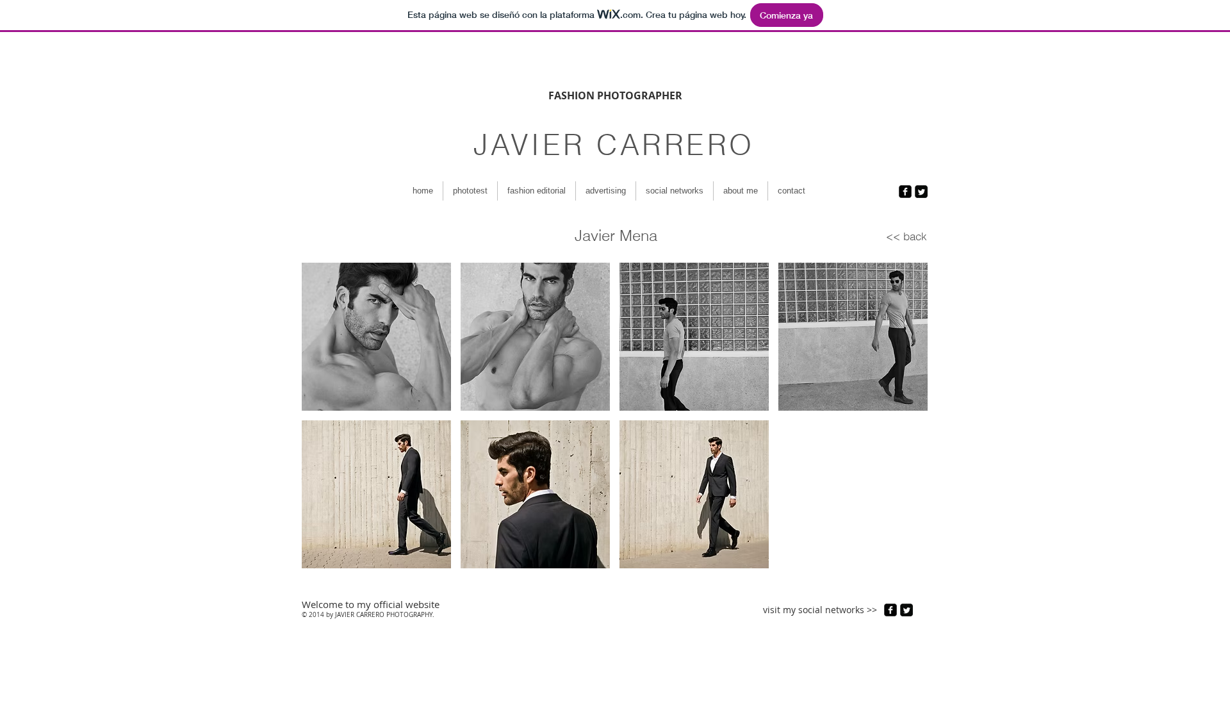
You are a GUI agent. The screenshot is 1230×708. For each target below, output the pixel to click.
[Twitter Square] (921, 191)
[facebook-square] (905, 191)
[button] (376, 337)
